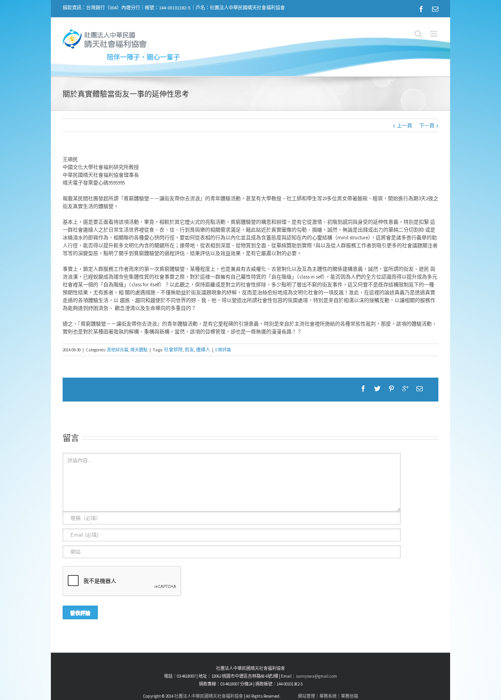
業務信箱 (349, 696)
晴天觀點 (139, 350)
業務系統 (328, 696)
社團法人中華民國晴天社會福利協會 (208, 696)
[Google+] (405, 388)
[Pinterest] (391, 388)
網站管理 (306, 696)
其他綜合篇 (117, 350)
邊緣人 (203, 350)
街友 (189, 350)
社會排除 (173, 350)
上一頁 (404, 125)
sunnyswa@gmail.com (316, 676)
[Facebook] (421, 9)
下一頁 (426, 125)
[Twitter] (377, 388)
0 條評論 (223, 350)
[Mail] (435, 9)
